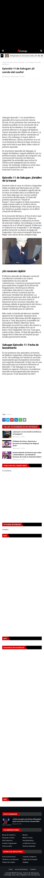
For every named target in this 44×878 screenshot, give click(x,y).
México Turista (27, 838)
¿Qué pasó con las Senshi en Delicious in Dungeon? (27, 433)
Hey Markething (28, 840)
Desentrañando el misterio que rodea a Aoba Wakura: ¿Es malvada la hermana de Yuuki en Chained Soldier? (27, 454)
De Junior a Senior (8, 838)
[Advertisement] (22, 24)
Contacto (33, 869)
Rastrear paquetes (29, 846)
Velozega (7, 76)
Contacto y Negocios (29, 857)
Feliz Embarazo (7, 840)
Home (11, 869)
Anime (16, 62)
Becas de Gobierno (8, 835)
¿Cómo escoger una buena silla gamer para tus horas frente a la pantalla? (27, 820)
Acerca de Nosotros (9, 857)
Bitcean (25, 835)
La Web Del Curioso (29, 843)
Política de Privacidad (30, 859)
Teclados (5, 529)
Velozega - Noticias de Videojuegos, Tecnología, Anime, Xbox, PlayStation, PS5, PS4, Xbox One (22, 874)
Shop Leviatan (7, 846)
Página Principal (7, 62)
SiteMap (25, 862)
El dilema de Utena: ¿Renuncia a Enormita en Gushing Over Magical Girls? (26, 443)
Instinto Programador (9, 843)
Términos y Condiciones (10, 859)
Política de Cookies (8, 862)
